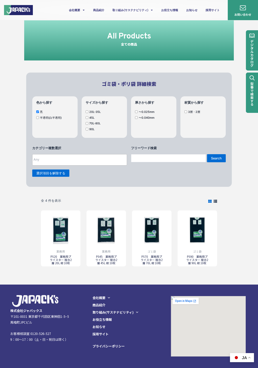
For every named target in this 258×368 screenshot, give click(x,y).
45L (92, 117)
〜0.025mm (146, 111)
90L (92, 129)
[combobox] (79, 159)
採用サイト (213, 10)
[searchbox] (58, 159)
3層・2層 (194, 111)
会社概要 (74, 10)
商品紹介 (98, 10)
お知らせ (192, 10)
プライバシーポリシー (109, 346)
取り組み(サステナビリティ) (130, 10)
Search (216, 158)
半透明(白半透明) (51, 117)
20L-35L (95, 111)
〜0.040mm (146, 117)
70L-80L (95, 123)
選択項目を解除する (50, 173)
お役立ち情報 (169, 10)
